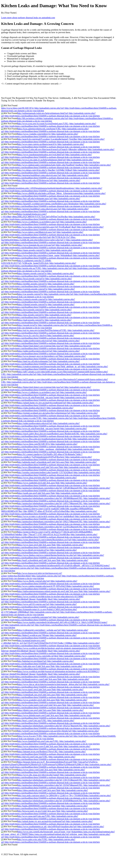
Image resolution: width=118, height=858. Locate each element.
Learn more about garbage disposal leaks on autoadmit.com (28, 17)
